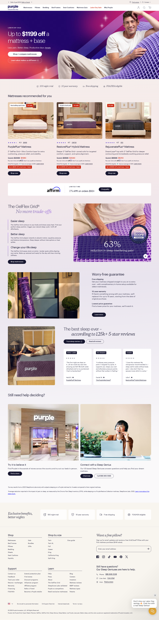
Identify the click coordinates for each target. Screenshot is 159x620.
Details (48, 48)
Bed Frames (56, 7)
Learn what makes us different (23, 60)
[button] (32, 2)
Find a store (135, 2)
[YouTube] (115, 557)
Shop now (14, 173)
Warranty (11, 586)
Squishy (11, 558)
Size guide (71, 540)
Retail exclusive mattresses (57, 592)
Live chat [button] (111, 578)
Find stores (28, 577)
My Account (138, 7)
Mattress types (75, 588)
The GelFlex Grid (54, 583)
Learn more (40, 164)
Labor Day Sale (96, 7)
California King (53, 555)
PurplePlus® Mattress (73, 380)
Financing (11, 588)
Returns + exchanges (15, 583)
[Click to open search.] (144, 7)
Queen (50, 549)
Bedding (46, 7)
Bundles (31, 543)
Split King (51, 558)
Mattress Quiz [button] (82, 7)
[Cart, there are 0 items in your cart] (150, 7)
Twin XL (50, 543)
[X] (126, 557)
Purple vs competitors (56, 588)
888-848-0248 (111, 574)
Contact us (12, 574)
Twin (49, 540)
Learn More (79, 86)
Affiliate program (30, 586)
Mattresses (27, 7)
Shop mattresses (17, 262)
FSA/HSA (11, 592)
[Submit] (148, 549)
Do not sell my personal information (27, 604)
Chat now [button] (86, 476)
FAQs (50, 574)
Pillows (37, 7)
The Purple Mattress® (103, 380)
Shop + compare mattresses (25, 54)
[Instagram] (103, 557)
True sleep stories (73, 341)
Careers (72, 577)
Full (49, 546)
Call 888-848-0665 (104, 476)
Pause (145, 256)
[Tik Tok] (109, 557)
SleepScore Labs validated (57, 586)
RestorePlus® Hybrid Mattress (136, 380)
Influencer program (31, 583)
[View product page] (31, 120)
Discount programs (31, 580)
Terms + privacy (77, 604)
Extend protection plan (32, 574)
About (50, 580)
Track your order (13, 580)
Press (50, 577)
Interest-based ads (63, 604)
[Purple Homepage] (13, 7)
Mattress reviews (76, 583)
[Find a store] (130, 2)
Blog (71, 574)
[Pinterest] (121, 557)
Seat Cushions (68, 7)
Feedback (11, 577)
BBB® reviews (74, 586)
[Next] (37, 2)
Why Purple (108, 7)
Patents (72, 592)
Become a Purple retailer (33, 592)
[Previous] (8, 2)
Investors (73, 580)
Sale (29, 540)
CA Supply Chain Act (48, 604)
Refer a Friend (29, 588)
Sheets (10, 552)
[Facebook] (97, 557)
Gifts (29, 546)
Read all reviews (95, 341)
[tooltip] (146, 2)
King (49, 552)
